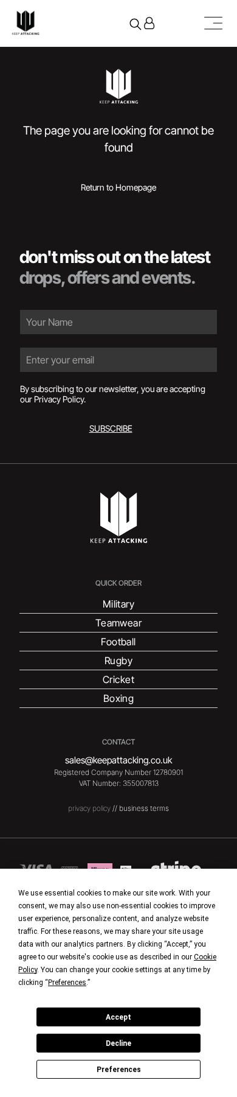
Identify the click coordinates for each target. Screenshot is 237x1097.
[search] (135, 25)
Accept (118, 1017)
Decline (118, 1043)
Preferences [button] (67, 982)
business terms (144, 808)
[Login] (149, 23)
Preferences (119, 1069)
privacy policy (89, 808)
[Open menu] (213, 23)
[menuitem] (118, 604)
